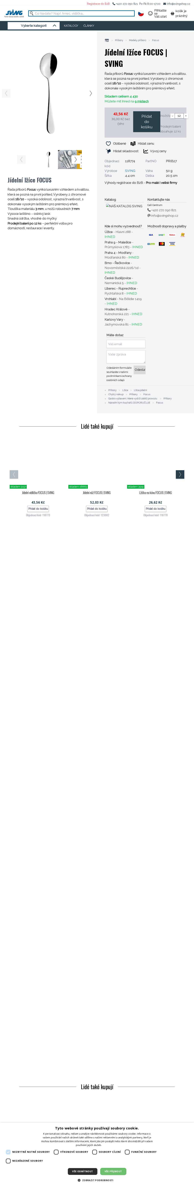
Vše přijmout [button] (113, 1171)
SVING (130, 171)
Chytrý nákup (116, 394)
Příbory (119, 40)
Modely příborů (137, 40)
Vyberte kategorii (33, 25)
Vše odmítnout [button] (82, 1171)
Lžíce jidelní (140, 390)
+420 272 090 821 (127, 3)
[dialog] (97, 1155)
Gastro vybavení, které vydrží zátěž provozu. (133, 398)
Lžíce (125, 390)
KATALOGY (71, 25)
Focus (155, 40)
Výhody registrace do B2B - (141, 183)
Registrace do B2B (98, 3)
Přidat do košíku (147, 121)
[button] (97, 1180)
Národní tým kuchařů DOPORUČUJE (129, 403)
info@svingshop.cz (178, 3)
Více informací (110, 1145)
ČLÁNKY (88, 25)
